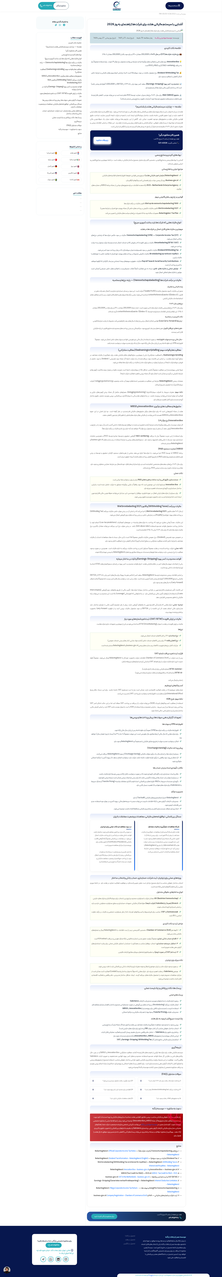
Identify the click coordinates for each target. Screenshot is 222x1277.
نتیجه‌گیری (78, 121)
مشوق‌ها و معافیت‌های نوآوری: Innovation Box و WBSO (62, 76)
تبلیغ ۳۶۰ (151, 1275)
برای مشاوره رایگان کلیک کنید (104, 1216)
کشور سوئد (51, 180)
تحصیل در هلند (130, 1239)
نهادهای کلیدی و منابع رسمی (72, 54)
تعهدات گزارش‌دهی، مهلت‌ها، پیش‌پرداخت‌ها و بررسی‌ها (62, 100)
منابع (80, 133)
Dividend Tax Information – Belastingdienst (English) (128, 1158)
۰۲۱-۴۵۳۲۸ (174, 1217)
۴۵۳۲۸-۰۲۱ (54, 1245)
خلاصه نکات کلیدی (75, 43)
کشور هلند (73, 153)
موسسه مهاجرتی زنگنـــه (163, 38)
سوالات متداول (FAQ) (74, 125)
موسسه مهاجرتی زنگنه (149, 1124)
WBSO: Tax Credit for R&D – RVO (164, 1173)
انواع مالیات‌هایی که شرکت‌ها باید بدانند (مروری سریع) (63, 58)
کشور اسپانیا (51, 153)
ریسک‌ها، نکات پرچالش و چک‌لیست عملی (67, 117)
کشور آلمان (51, 166)
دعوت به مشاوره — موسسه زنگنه (70, 129)
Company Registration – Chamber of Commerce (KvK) (127, 1195)
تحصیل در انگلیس (129, 1243)
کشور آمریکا (51, 173)
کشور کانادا (73, 180)
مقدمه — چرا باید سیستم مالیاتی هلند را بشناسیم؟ (64, 46)
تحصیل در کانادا (130, 1236)
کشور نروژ (74, 166)
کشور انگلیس (72, 173)
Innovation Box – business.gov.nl (136, 1169)
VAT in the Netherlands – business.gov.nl (134, 1177)
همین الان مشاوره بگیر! (74, 50)
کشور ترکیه (51, 160)
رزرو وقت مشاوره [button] (102, 140)
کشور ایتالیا (73, 160)
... (81, 198)
